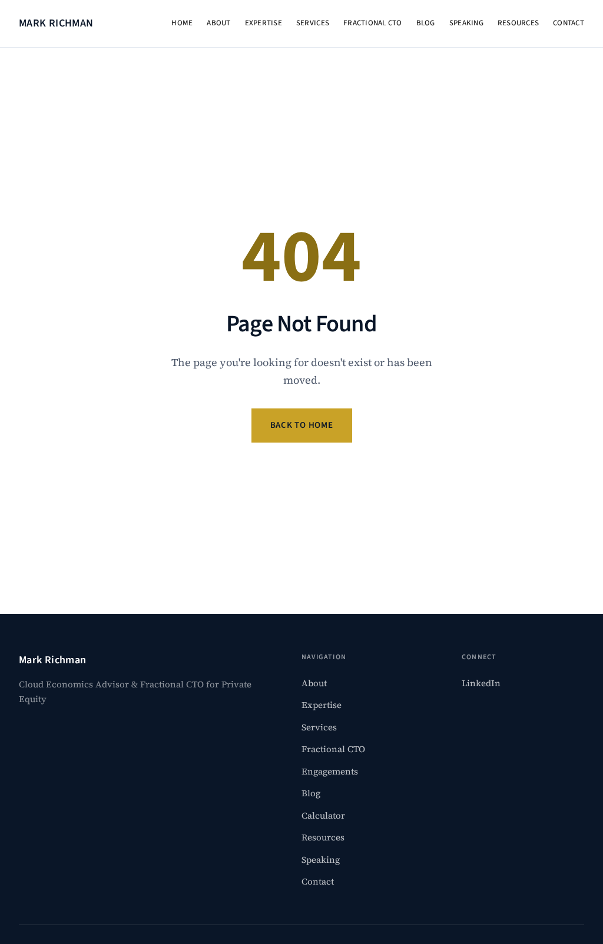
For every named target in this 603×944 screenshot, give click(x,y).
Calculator (323, 815)
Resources (518, 23)
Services (312, 23)
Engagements (330, 771)
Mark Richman (56, 23)
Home (182, 23)
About (218, 23)
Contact (568, 23)
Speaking (466, 23)
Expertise (263, 23)
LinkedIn (481, 683)
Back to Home (301, 425)
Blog (425, 23)
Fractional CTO (372, 23)
